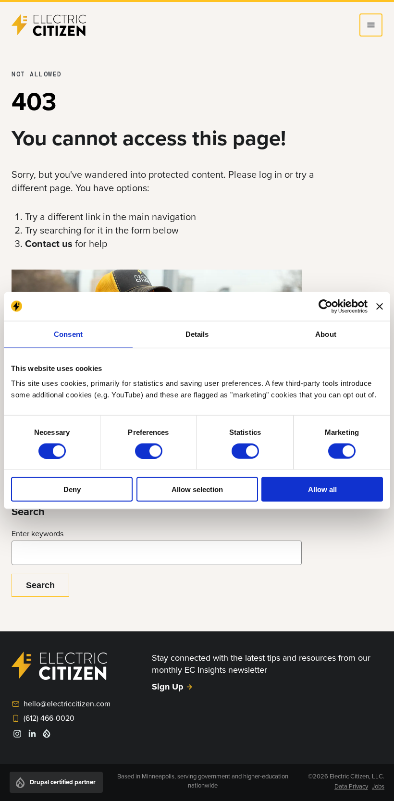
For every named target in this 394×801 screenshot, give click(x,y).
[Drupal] (46, 736)
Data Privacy (351, 786)
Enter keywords (37, 533)
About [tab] (325, 334)
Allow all (322, 489)
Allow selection (197, 489)
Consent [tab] (68, 334)
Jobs (378, 786)
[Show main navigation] (370, 25)
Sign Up (168, 686)
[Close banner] (379, 306)
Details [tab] (197, 334)
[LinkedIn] (32, 737)
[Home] (49, 25)
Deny (72, 489)
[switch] (148, 450)
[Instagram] (17, 737)
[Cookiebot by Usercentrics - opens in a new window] (325, 306)
